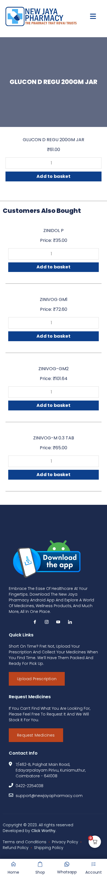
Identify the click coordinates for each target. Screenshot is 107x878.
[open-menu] (93, 16)
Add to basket (53, 176)
